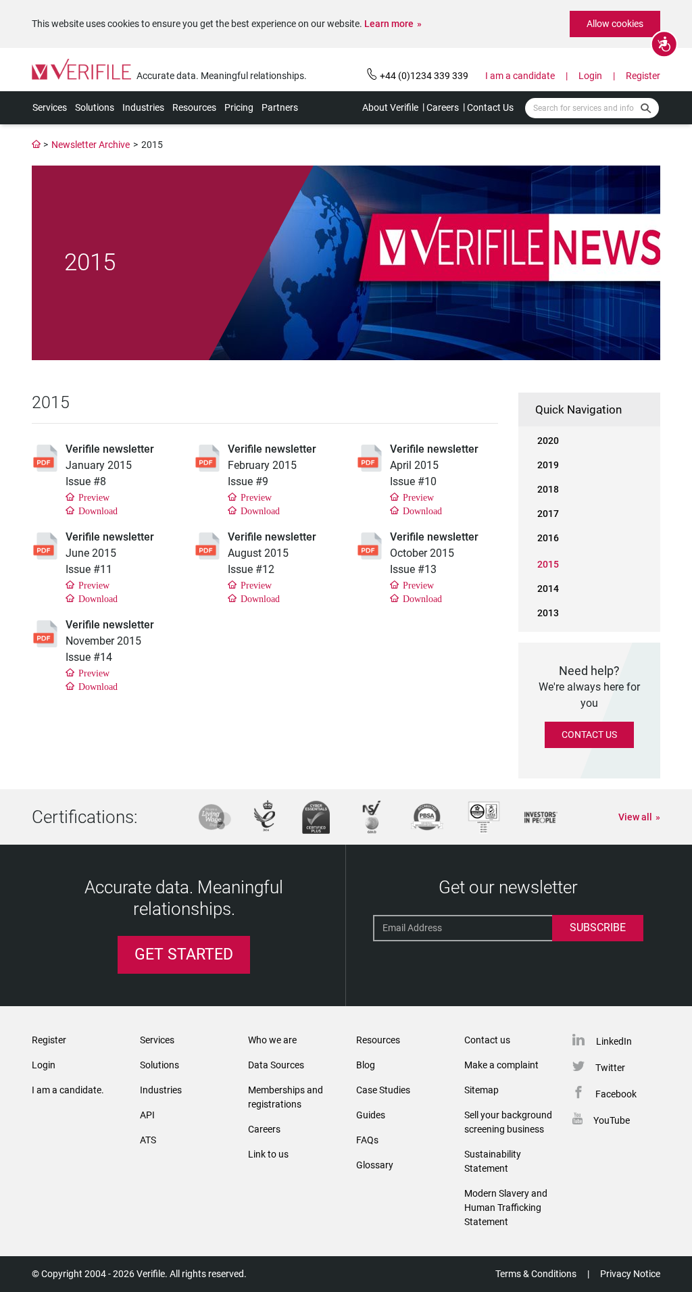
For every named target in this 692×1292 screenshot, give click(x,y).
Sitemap (481, 1090)
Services (49, 107)
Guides (370, 1115)
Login (590, 75)
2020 (548, 440)
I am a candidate (520, 75)
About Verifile (390, 107)
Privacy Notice (630, 1273)
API (147, 1115)
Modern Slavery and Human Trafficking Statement (505, 1207)
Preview (93, 496)
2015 (548, 564)
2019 (548, 464)
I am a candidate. (68, 1090)
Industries (143, 107)
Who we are (272, 1040)
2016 (548, 537)
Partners (280, 107)
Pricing (238, 107)
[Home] (36, 144)
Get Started (183, 954)
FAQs (367, 1140)
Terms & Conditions (535, 1273)
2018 (548, 489)
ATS (148, 1140)
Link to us (268, 1154)
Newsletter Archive (90, 144)
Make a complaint (501, 1065)
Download (98, 510)
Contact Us (490, 107)
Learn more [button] (389, 23)
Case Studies (383, 1090)
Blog (365, 1065)
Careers (442, 107)
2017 (548, 513)
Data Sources (276, 1065)
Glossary (374, 1165)
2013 (548, 612)
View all (635, 817)
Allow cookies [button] (615, 23)
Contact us (487, 1040)
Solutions (94, 107)
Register (643, 75)
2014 (548, 588)
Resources (194, 107)
